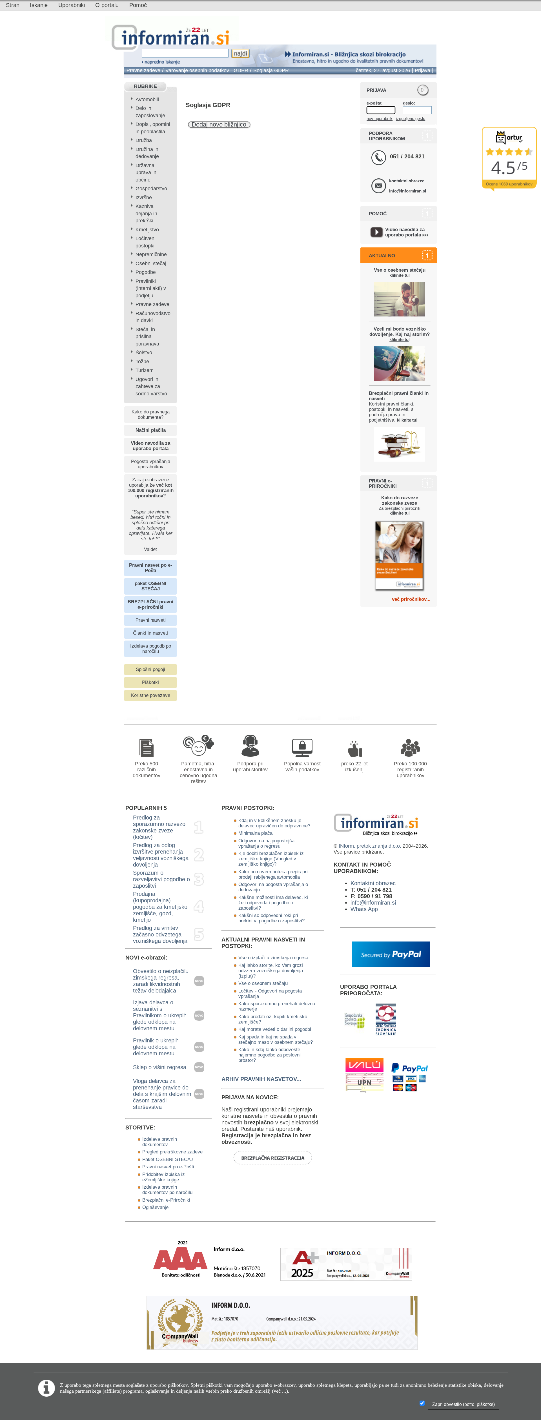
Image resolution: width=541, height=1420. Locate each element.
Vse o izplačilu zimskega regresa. (274, 957)
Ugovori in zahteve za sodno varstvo (151, 386)
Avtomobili (147, 99)
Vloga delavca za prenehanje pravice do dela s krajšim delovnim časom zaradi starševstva (162, 1094)
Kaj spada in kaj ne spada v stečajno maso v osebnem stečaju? (275, 1039)
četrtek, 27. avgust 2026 (383, 70)
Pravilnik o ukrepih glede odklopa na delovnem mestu (156, 1046)
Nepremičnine (151, 254)
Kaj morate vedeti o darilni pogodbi (274, 1029)
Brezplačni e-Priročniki (166, 1199)
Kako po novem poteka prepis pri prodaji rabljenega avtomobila (273, 874)
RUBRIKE (145, 86)
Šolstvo (144, 352)
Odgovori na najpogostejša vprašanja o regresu (266, 843)
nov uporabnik (380, 118)
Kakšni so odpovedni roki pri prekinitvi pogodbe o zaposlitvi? (271, 918)
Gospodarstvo (151, 188)
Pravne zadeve (143, 70)
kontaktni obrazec (406, 180)
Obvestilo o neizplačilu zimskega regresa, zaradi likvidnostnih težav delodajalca (161, 981)
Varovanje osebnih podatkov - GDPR (206, 70)
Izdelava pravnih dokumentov (159, 1142)
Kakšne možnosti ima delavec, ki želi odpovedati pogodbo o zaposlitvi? (273, 903)
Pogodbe (146, 272)
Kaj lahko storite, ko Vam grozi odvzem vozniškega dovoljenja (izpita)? (270, 970)
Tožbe (142, 361)
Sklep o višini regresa (159, 1067)
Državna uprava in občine (146, 173)
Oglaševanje (155, 1207)
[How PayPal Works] (391, 965)
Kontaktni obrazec (373, 883)
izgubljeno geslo (410, 118)
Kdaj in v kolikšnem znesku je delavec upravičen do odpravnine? (274, 823)
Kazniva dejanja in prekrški (146, 213)
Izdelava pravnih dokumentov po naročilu (167, 1189)
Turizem (145, 370)
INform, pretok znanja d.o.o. (370, 846)
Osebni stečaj (151, 263)
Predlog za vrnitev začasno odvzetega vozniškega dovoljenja (160, 934)
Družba (144, 140)
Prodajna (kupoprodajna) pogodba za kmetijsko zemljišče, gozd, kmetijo (160, 907)
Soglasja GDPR (271, 70)
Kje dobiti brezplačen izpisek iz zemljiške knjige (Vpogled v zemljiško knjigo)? (271, 859)
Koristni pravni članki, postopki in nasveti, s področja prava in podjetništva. (399, 406)
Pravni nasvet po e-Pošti (168, 1166)
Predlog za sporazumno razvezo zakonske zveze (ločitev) (159, 827)
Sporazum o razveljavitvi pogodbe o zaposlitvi (161, 879)
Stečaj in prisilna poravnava (147, 337)
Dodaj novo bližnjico (219, 124)
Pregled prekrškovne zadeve (172, 1151)
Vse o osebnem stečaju (263, 983)
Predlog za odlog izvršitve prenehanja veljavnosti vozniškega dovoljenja (161, 855)
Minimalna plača (255, 833)
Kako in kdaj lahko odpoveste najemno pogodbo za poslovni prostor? (269, 1055)
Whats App (364, 909)
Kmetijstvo (147, 229)
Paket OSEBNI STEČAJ (167, 1159)
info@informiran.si (407, 191)
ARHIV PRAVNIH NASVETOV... (261, 1079)
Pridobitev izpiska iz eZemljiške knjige (163, 1177)
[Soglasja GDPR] (314, 718)
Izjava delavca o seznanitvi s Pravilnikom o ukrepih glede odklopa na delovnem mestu (160, 1015)
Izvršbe (144, 197)
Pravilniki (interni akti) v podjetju (151, 288)
